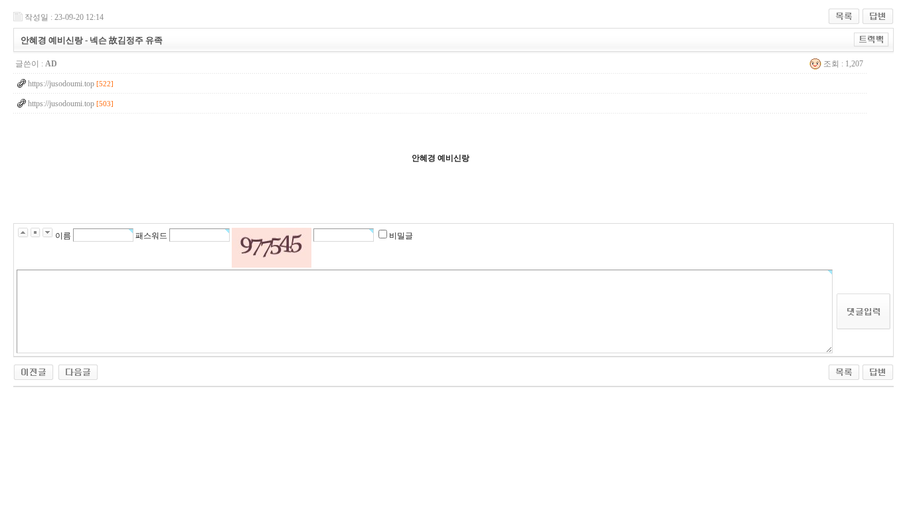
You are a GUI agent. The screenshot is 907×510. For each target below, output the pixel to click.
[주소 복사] (871, 37)
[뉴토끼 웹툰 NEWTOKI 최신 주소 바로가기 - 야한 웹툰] (78, 368)
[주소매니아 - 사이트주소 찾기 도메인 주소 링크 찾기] (33, 368)
